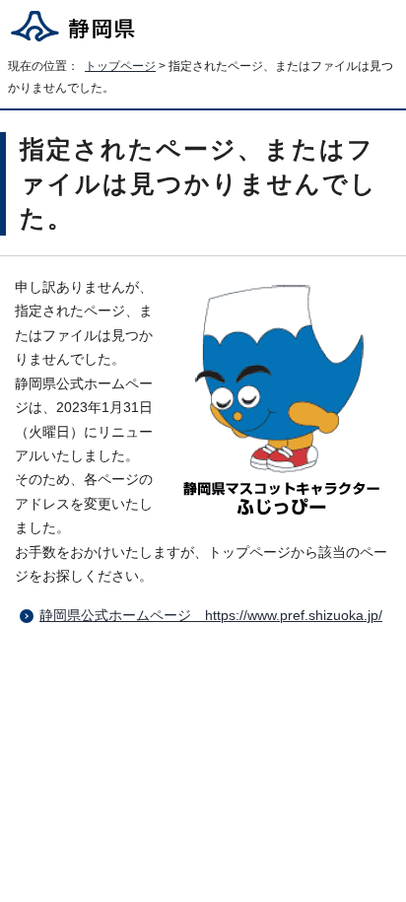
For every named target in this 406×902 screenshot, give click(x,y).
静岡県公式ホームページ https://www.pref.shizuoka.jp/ (210, 615)
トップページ (120, 66)
